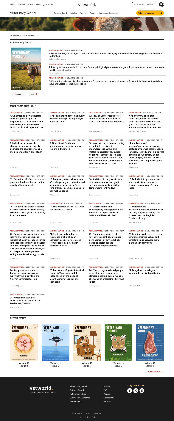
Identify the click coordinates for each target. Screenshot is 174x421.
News (38, 4)
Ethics (30, 4)
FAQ (105, 390)
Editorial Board (60, 13)
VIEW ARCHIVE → (156, 371)
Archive (83, 13)
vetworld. (87, 4)
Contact (21, 4)
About (12, 4)
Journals (47, 4)
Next (33, 94)
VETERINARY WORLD (17, 36)
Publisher (107, 401)
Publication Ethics (78, 394)
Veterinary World (23, 13)
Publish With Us (77, 401)
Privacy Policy (91, 417)
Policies (106, 394)
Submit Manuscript (149, 13)
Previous (20, 94)
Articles (73, 13)
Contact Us (108, 397)
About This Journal (78, 386)
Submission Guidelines (108, 13)
